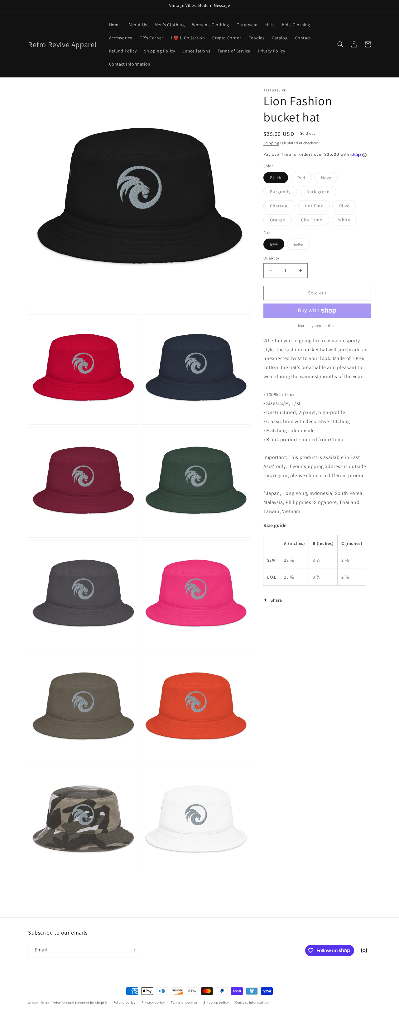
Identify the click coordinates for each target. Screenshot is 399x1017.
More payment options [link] (317, 325)
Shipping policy (216, 1002)
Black (279, 179)
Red (304, 179)
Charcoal (283, 207)
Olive (347, 207)
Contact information (252, 1002)
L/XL (302, 245)
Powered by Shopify (91, 1002)
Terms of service (184, 1002)
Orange (281, 221)
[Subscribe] (133, 950)
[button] (340, 44)
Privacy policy (153, 1002)
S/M (277, 245)
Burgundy (283, 193)
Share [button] (276, 600)
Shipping (271, 143)
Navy (329, 179)
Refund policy (124, 1002)
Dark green (321, 193)
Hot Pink (317, 207)
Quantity (271, 258)
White (347, 221)
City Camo (315, 221)
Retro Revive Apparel (58, 1002)
